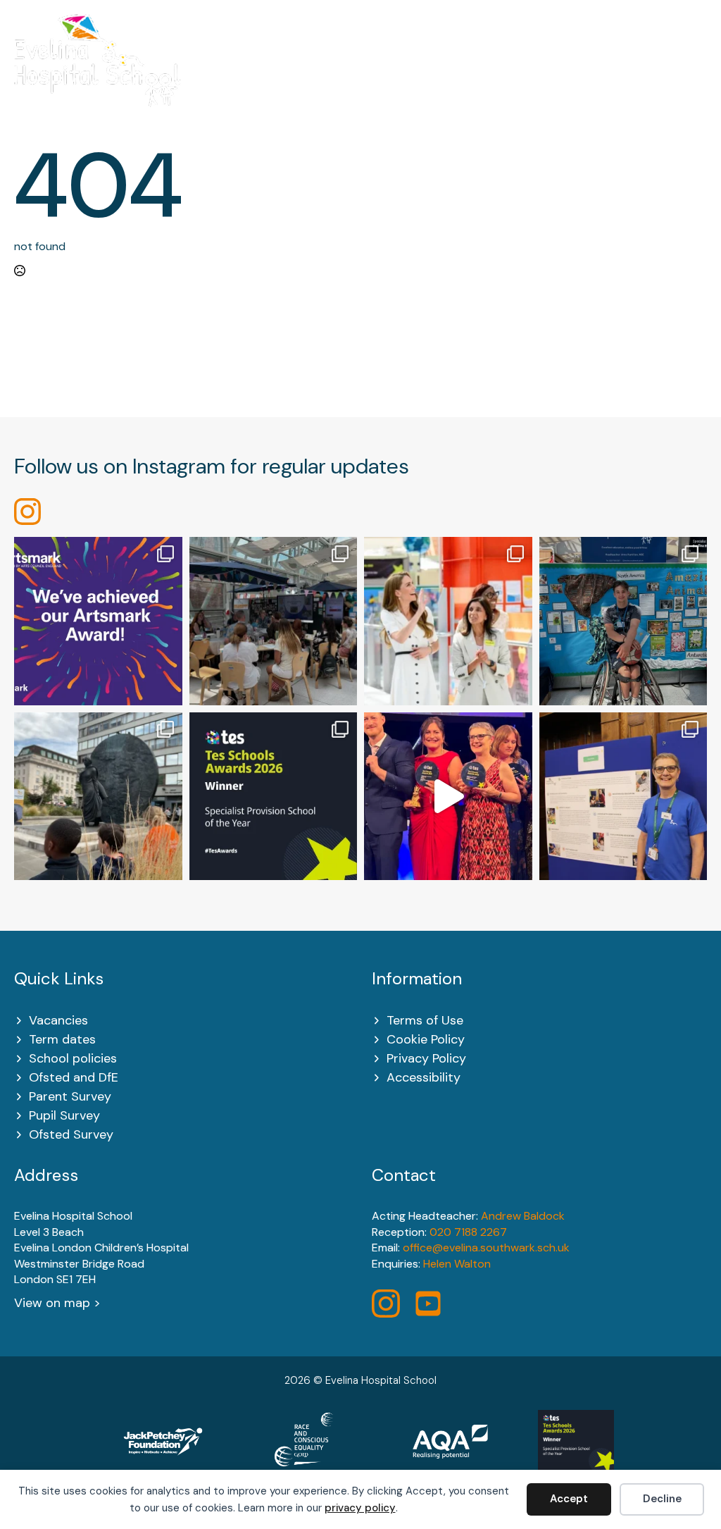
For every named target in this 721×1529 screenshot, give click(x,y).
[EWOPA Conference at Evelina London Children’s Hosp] (623, 796)
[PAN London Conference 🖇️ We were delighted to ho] (273, 621)
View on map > (57, 1302)
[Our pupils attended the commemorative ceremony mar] (98, 796)
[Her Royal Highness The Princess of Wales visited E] (448, 621)
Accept (569, 1499)
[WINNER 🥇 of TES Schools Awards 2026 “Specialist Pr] (448, 796)
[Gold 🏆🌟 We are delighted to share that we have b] (98, 621)
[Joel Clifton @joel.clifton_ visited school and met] (623, 621)
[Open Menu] (699, 69)
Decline (662, 1499)
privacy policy (360, 1508)
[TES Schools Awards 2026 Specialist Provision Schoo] (273, 796)
